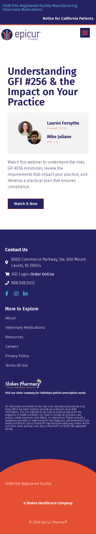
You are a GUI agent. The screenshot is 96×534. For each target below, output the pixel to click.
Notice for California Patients (68, 18)
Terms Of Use (16, 365)
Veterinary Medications (25, 327)
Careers (11, 346)
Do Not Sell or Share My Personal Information (39, 438)
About (10, 318)
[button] (85, 33)
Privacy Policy (17, 356)
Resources (14, 337)
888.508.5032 (23, 282)
